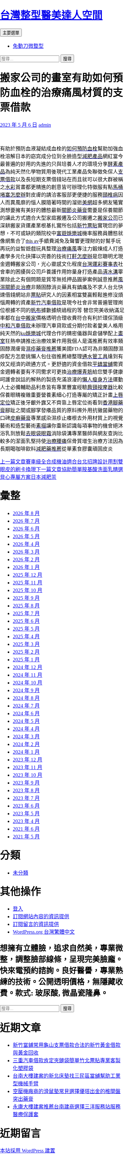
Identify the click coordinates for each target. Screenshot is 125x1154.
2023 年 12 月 (27, 759)
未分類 (20, 873)
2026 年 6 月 (26, 528)
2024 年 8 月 (26, 698)
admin (44, 125)
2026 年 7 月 (26, 521)
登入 (18, 909)
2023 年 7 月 (26, 798)
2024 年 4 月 (26, 729)
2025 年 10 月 (27, 590)
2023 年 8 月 (26, 790)
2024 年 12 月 (27, 667)
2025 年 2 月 (26, 652)
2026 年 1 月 (26, 567)
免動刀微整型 (28, 46)
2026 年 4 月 (26, 544)
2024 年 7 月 (26, 706)
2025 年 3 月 (26, 644)
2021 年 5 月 (26, 836)
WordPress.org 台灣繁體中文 (44, 932)
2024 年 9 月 (26, 690)
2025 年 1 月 (26, 659)
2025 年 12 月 (27, 575)
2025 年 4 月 (26, 636)
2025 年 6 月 (26, 621)
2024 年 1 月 (26, 752)
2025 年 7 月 (26, 613)
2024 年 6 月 (26, 713)
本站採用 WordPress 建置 (27, 1150)
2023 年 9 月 (26, 782)
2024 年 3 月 (26, 736)
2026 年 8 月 (26, 513)
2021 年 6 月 (26, 829)
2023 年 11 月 (27, 767)
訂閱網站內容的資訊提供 (41, 916)
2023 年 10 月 (27, 775)
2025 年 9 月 (26, 598)
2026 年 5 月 (26, 536)
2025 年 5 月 (26, 629)
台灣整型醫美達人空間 (51, 15)
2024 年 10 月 (27, 682)
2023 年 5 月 (26, 813)
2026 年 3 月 (26, 552)
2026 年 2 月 (26, 559)
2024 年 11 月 (27, 675)
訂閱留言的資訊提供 (36, 924)
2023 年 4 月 (26, 821)
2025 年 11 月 (27, 582)
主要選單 (11, 32)
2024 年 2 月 (26, 744)
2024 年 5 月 (26, 721)
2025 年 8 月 (26, 605)
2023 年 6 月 (26, 806)
